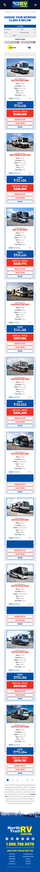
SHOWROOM (12, 859)
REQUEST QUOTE (20, 120)
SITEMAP (28, 863)
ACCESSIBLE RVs (28, 854)
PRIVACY (28, 859)
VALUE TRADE (20, 123)
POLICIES (28, 861)
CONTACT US (12, 863)
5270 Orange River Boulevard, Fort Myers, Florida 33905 (20, 847)
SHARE (20, 127)
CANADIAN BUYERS (28, 856)
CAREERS (12, 861)
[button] (35, 5)
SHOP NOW (12, 854)
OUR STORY (12, 856)
